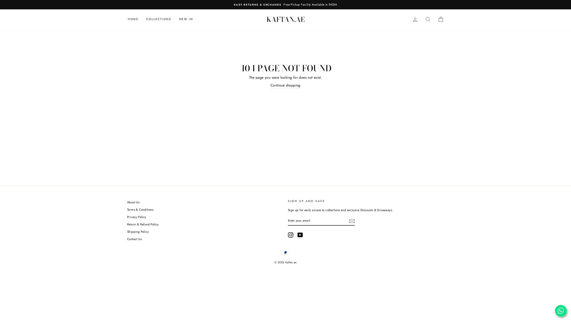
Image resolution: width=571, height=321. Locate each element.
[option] (285, 4)
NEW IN (186, 19)
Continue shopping (285, 85)
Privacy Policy (136, 217)
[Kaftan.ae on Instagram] (290, 235)
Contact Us (134, 239)
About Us (133, 202)
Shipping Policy (138, 231)
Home (133, 19)
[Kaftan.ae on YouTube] (300, 235)
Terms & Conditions (140, 209)
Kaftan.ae (286, 19)
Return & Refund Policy (143, 224)
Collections (158, 19)
